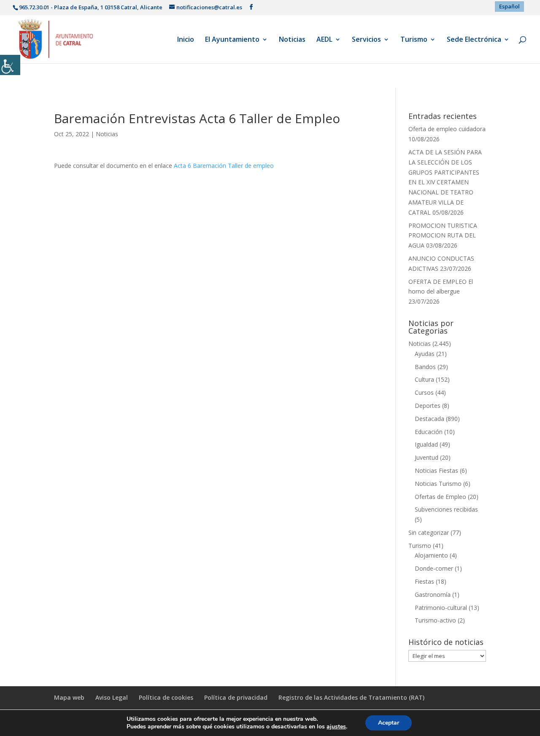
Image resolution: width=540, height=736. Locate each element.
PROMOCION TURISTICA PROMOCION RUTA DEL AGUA (442, 235)
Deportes (427, 406)
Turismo (413, 40)
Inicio (185, 40)
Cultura (424, 379)
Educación (429, 432)
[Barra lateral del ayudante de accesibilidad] (10, 65)
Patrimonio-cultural (441, 608)
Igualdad (426, 444)
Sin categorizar (428, 532)
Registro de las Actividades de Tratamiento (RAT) (351, 697)
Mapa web (69, 697)
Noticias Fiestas (436, 470)
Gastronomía (433, 594)
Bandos (425, 367)
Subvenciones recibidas (446, 509)
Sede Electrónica (474, 40)
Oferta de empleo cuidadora (447, 129)
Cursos (424, 392)
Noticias (292, 40)
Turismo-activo (435, 620)
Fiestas (424, 581)
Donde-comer (434, 568)
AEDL (324, 40)
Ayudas (425, 354)
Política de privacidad (235, 697)
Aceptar (388, 723)
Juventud (426, 457)
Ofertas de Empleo (440, 497)
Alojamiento (431, 555)
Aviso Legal (111, 697)
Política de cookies (166, 697)
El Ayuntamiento (232, 40)
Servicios (366, 40)
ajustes (336, 727)
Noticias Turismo (438, 484)
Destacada (429, 419)
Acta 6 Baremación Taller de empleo (224, 166)
